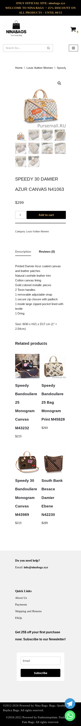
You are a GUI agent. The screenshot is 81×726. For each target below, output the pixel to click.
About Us (21, 597)
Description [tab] (23, 251)
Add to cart (46, 215)
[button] (59, 83)
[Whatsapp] (70, 715)
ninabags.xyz (57, 3)
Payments (21, 604)
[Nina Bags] (16, 29)
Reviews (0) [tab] (47, 251)
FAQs (18, 617)
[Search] (48, 48)
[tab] (40, 297)
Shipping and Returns (28, 611)
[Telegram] (70, 703)
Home (19, 67)
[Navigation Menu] (73, 48)
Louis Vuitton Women (40, 67)
